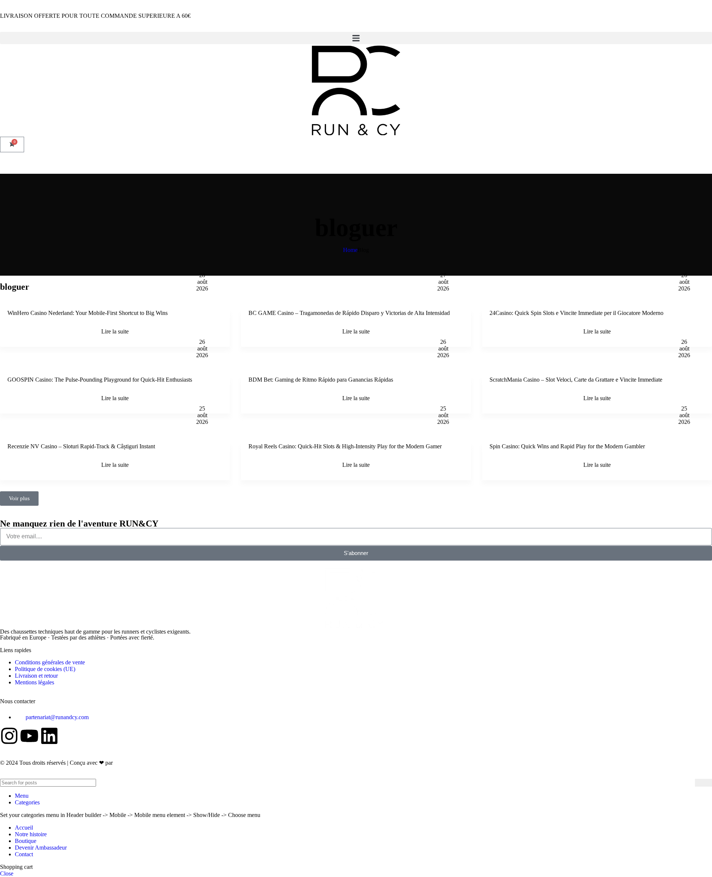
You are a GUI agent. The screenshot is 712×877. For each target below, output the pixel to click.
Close (6, 873)
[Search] (703, 783)
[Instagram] (9, 736)
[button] (356, 38)
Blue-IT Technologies (141, 763)
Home (350, 250)
